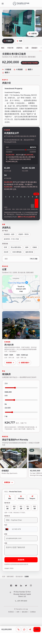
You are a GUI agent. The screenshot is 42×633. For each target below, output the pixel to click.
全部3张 (34, 33)
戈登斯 (26, 576)
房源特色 (19, 48)
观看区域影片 (25, 362)
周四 (14, 508)
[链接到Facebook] (11, 585)
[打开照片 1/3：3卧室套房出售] (18, 23)
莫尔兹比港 (19, 576)
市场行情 (10, 48)
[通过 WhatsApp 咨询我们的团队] (24, 629)
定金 (6, 383)
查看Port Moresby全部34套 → (27, 217)
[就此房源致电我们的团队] (18, 629)
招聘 (18, 612)
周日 (34, 508)
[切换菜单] (2, 4)
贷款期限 (8, 408)
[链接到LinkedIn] (21, 585)
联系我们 (11, 612)
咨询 (37, 629)
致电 (9, 498)
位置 (26, 48)
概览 (2, 48)
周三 (7, 508)
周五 (21, 508)
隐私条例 (25, 612)
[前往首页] (21, 3)
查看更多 (7, 482)
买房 (3, 576)
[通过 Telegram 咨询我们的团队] (30, 629)
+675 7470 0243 (22, 601)
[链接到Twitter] (26, 585)
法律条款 (33, 612)
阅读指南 (9, 362)
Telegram (32, 498)
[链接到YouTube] (16, 585)
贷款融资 (34, 48)
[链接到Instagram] (31, 585)
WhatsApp (21, 498)
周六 (27, 508)
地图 (20, 41)
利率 (6, 395)
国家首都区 (10, 576)
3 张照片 (9, 41)
